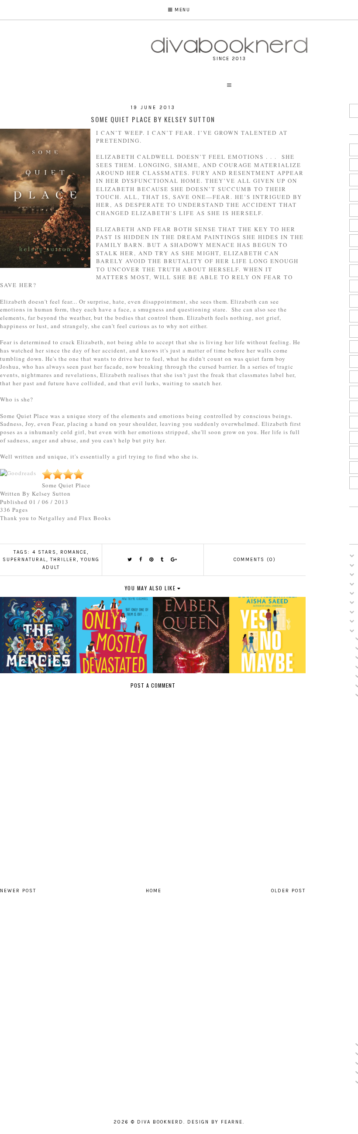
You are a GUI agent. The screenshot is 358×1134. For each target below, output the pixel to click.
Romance (73, 552)
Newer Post (18, 891)
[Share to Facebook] (141, 559)
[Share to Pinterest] (151, 559)
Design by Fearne (215, 1122)
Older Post (288, 891)
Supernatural (24, 559)
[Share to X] (130, 559)
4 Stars (44, 552)
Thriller (63, 559)
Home (154, 891)
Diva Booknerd (160, 1122)
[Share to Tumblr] (162, 559)
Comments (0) (255, 559)
